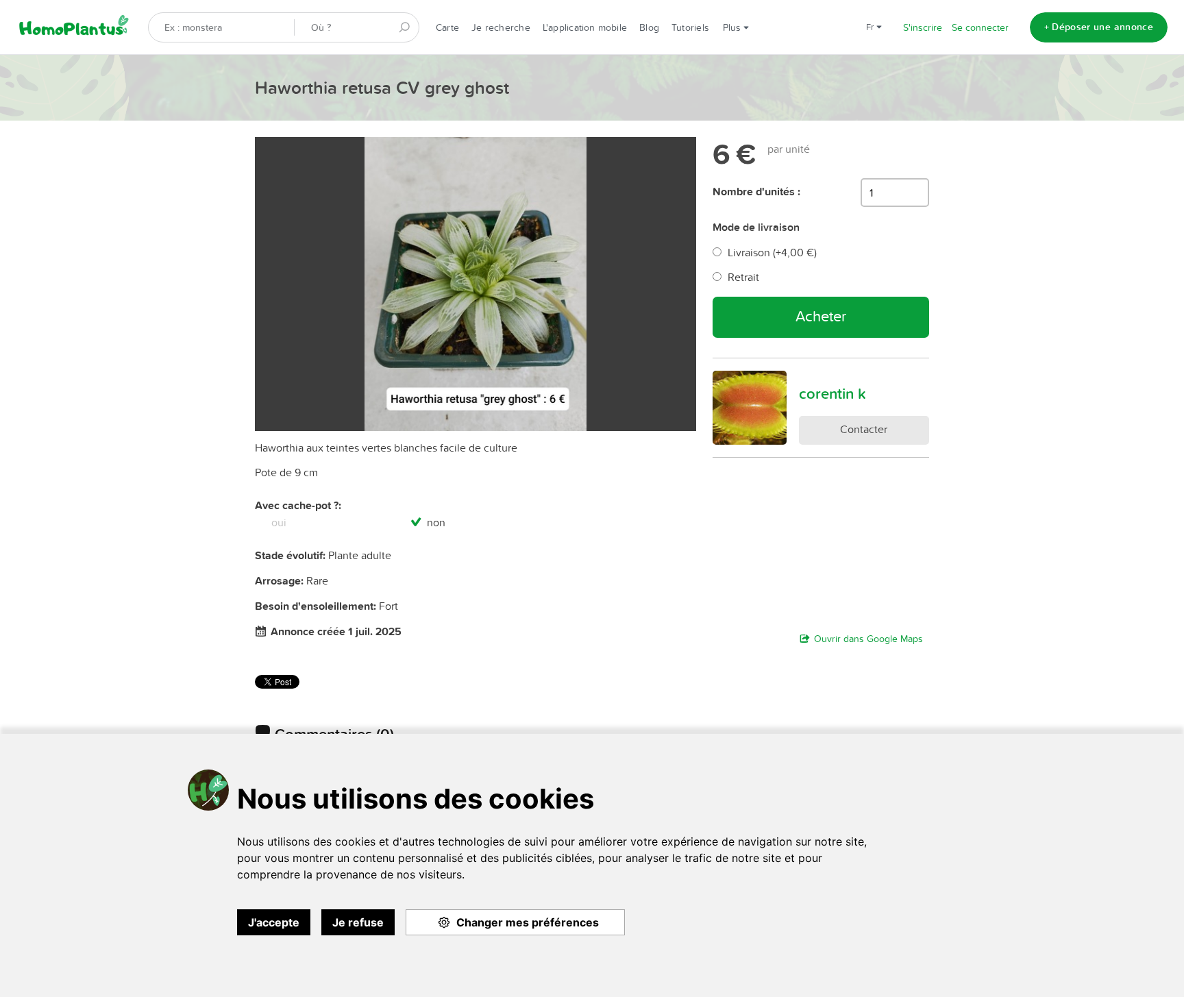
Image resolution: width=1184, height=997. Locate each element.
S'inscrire (922, 27)
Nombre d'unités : (756, 191)
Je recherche (500, 27)
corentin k (832, 393)
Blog (649, 27)
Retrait (743, 276)
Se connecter (980, 27)
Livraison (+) (772, 252)
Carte (447, 27)
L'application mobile (585, 27)
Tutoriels (690, 27)
